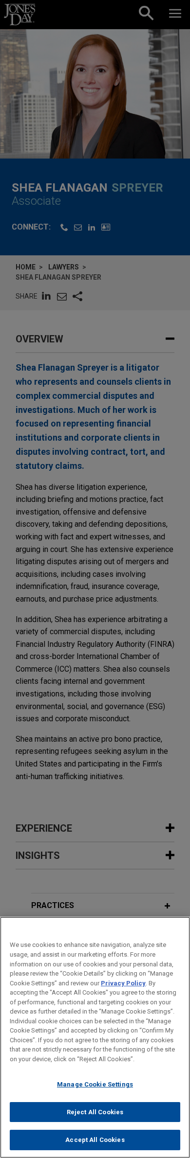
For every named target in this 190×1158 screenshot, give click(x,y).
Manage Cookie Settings (95, 1084)
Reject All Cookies (95, 1112)
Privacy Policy (123, 983)
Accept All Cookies (94, 1139)
